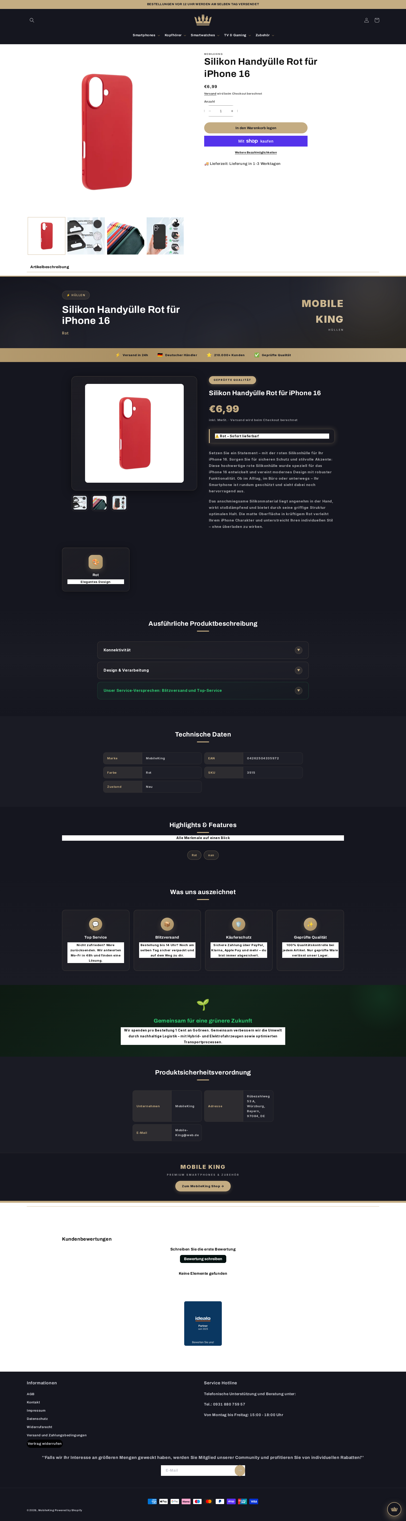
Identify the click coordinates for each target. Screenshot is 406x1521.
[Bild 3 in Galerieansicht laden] (125, 236)
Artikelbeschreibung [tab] (49, 267)
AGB (31, 1394)
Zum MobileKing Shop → (203, 1186)
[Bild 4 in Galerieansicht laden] (165, 236)
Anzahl (209, 101)
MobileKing (46, 1510)
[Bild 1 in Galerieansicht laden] (46, 236)
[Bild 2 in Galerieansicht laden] (86, 236)
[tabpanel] (203, 739)
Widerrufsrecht (39, 1427)
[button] (32, 20)
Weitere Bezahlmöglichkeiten (256, 152)
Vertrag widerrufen (45, 1443)
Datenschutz (37, 1419)
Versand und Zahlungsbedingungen (57, 1435)
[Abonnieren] (240, 1470)
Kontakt (33, 1402)
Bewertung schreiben (203, 1259)
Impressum (36, 1410)
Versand (210, 93)
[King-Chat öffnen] (394, 1509)
